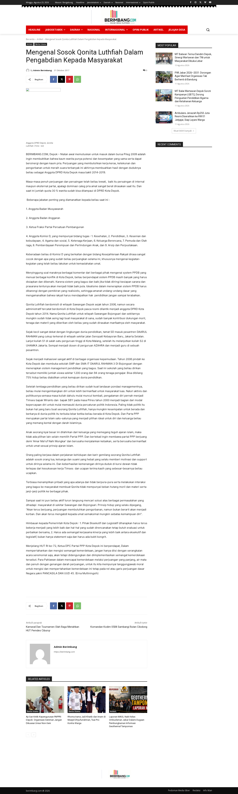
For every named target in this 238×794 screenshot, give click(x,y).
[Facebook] (191, 3)
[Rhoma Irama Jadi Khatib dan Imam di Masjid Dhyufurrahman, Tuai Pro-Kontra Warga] (87, 699)
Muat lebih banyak (183, 130)
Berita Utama (40, 44)
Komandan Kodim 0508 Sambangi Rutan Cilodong (118, 626)
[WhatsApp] (77, 79)
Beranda (30, 39)
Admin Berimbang (42, 70)
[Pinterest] (69, 79)
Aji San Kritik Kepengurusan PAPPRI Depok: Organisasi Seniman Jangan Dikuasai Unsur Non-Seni (44, 719)
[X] (200, 3)
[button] (208, 30)
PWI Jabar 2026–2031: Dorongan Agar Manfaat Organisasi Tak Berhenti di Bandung (193, 76)
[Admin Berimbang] (28, 70)
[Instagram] (196, 3)
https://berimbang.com (64, 652)
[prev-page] (28, 735)
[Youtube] (210, 3)
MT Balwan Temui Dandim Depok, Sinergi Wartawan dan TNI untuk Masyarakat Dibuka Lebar (193, 57)
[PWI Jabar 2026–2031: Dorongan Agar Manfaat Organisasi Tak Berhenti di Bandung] (164, 77)
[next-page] (34, 735)
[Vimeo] (205, 3)
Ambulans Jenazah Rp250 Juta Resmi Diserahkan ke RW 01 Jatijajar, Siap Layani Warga (192, 116)
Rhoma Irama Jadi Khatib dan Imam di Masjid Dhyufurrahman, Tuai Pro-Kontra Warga (87, 719)
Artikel (40, 39)
